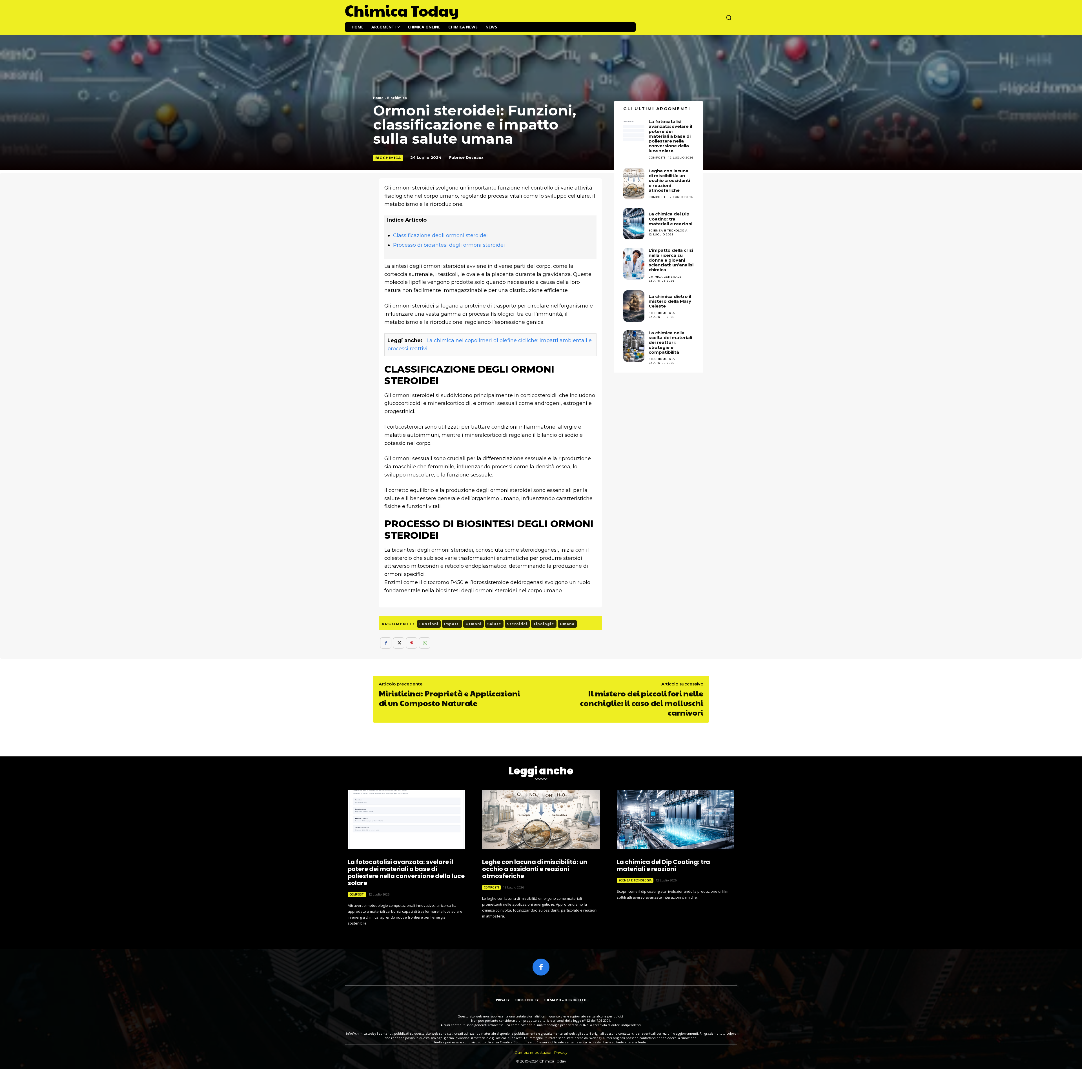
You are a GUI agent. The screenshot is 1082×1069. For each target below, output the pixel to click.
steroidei (517, 624)
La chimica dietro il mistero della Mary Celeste (670, 301)
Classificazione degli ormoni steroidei (440, 235)
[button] (728, 17)
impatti (452, 624)
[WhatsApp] (424, 643)
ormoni (473, 624)
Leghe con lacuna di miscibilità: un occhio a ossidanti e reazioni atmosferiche (669, 180)
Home (378, 97)
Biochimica (397, 97)
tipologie (543, 624)
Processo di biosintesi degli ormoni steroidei (449, 245)
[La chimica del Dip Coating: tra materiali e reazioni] (633, 223)
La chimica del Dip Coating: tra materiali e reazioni (670, 218)
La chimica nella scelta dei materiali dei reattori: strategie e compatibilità (670, 342)
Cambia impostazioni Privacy (541, 1052)
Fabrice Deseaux (466, 157)
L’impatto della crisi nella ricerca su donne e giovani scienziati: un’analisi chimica (671, 260)
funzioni (428, 624)
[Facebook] (385, 643)
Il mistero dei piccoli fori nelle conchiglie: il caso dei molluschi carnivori (641, 703)
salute (494, 624)
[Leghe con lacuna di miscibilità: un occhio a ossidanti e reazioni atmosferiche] (633, 183)
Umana (567, 624)
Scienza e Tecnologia (668, 230)
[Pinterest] (411, 643)
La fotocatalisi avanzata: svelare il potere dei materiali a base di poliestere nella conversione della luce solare (406, 872)
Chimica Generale (665, 277)
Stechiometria (662, 313)
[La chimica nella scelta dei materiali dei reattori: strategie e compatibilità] (633, 346)
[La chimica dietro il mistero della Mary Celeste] (633, 306)
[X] (398, 643)
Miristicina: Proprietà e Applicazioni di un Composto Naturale (449, 698)
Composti (657, 197)
